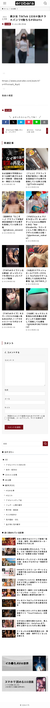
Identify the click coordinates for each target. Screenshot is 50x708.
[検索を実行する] (45, 443)
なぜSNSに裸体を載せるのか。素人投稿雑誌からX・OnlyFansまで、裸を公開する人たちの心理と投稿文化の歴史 (32, 623)
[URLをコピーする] (44, 122)
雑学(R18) (10, 485)
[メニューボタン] (4, 3)
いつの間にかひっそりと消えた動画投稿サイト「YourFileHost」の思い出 (32, 612)
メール (7, 399)
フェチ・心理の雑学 (14, 505)
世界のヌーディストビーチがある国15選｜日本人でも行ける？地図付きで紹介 (32, 561)
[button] (5, 122)
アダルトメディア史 (14, 500)
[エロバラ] (25, 3)
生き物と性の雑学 (13, 524)
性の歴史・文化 (12, 519)
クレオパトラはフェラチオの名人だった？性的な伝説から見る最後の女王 (32, 602)
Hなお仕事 (10, 490)
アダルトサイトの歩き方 (16, 465)
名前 (6, 390)
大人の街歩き (11, 514)
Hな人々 (9, 495)
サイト (7, 407)
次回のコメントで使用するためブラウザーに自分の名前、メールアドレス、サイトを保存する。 (26, 418)
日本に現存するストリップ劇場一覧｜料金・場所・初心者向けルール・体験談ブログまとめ (32, 541)
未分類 (7, 24)
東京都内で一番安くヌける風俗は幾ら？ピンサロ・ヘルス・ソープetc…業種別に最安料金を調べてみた (32, 592)
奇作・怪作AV (11, 470)
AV (6, 459)
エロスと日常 (11, 474)
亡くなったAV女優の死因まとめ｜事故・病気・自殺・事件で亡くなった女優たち (32, 633)
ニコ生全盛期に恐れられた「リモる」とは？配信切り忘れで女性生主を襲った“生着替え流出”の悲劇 (32, 551)
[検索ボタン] (45, 3)
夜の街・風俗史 (12, 510)
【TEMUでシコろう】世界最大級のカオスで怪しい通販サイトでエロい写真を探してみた (32, 582)
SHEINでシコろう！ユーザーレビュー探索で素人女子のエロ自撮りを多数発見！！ (32, 571)
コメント (9, 360)
